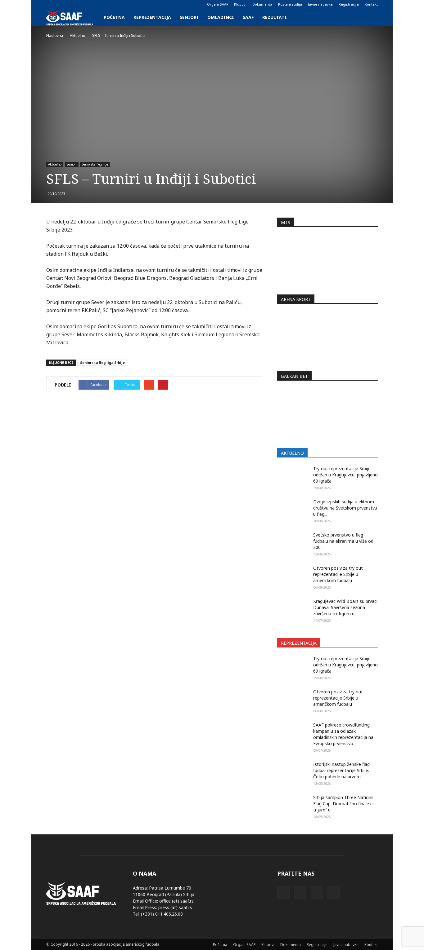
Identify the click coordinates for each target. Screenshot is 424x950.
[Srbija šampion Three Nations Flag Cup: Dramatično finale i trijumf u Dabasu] (292, 805)
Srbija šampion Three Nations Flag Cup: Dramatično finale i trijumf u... (343, 803)
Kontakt (371, 4)
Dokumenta (262, 4)
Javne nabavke (320, 4)
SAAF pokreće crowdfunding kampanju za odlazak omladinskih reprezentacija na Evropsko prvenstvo (343, 734)
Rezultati (274, 17)
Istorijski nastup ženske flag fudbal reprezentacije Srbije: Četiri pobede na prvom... (341, 770)
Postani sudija (290, 4)
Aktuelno (54, 164)
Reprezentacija (152, 17)
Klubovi (240, 4)
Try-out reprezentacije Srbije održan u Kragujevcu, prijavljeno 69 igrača (345, 475)
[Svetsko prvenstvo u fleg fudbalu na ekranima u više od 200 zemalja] (292, 543)
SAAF (248, 17)
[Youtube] (81, 4)
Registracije (349, 4)
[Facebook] (51, 4)
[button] (370, 17)
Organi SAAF (217, 4)
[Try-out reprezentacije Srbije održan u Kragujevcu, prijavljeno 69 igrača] (292, 476)
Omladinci (220, 17)
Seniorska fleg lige (95, 164)
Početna (114, 17)
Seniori (189, 17)
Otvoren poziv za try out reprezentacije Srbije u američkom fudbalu (338, 574)
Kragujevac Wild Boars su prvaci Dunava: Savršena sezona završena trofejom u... (345, 607)
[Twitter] (71, 4)
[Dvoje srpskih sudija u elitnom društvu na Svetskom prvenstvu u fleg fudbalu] (292, 509)
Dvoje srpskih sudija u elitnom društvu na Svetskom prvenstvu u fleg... (345, 508)
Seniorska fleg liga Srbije (102, 362)
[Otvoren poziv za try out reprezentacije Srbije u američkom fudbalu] (292, 576)
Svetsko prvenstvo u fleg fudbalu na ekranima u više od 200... (343, 541)
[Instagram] (61, 4)
